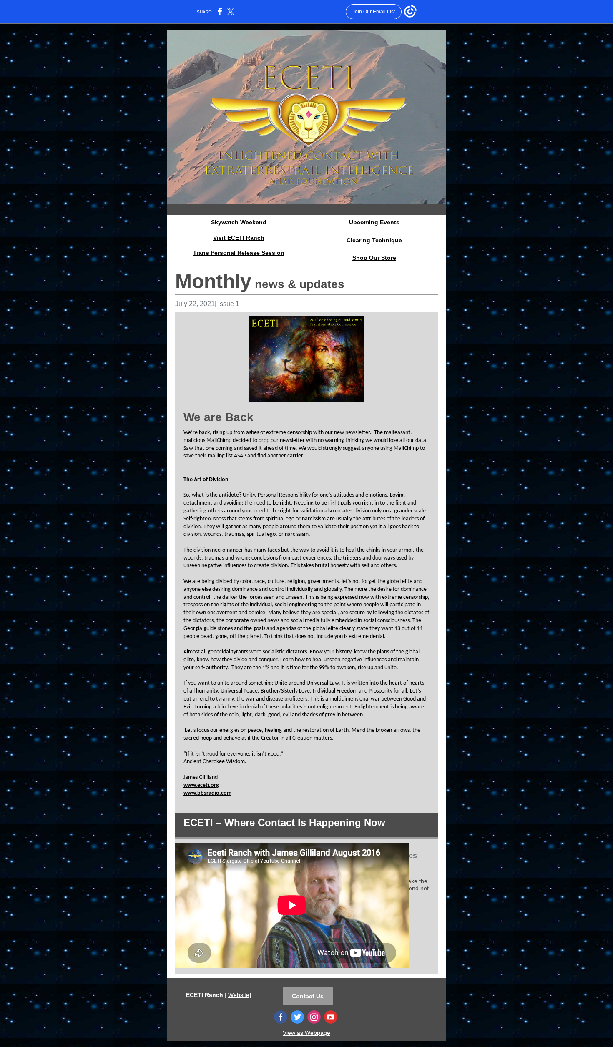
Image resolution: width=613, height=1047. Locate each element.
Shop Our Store (374, 257)
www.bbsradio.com (207, 793)
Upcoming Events (374, 222)
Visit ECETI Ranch (238, 237)
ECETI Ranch (204, 995)
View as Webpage (306, 1032)
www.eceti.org (201, 785)
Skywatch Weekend (238, 222)
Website (238, 995)
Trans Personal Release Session (238, 252)
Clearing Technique (374, 240)
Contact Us (308, 996)
